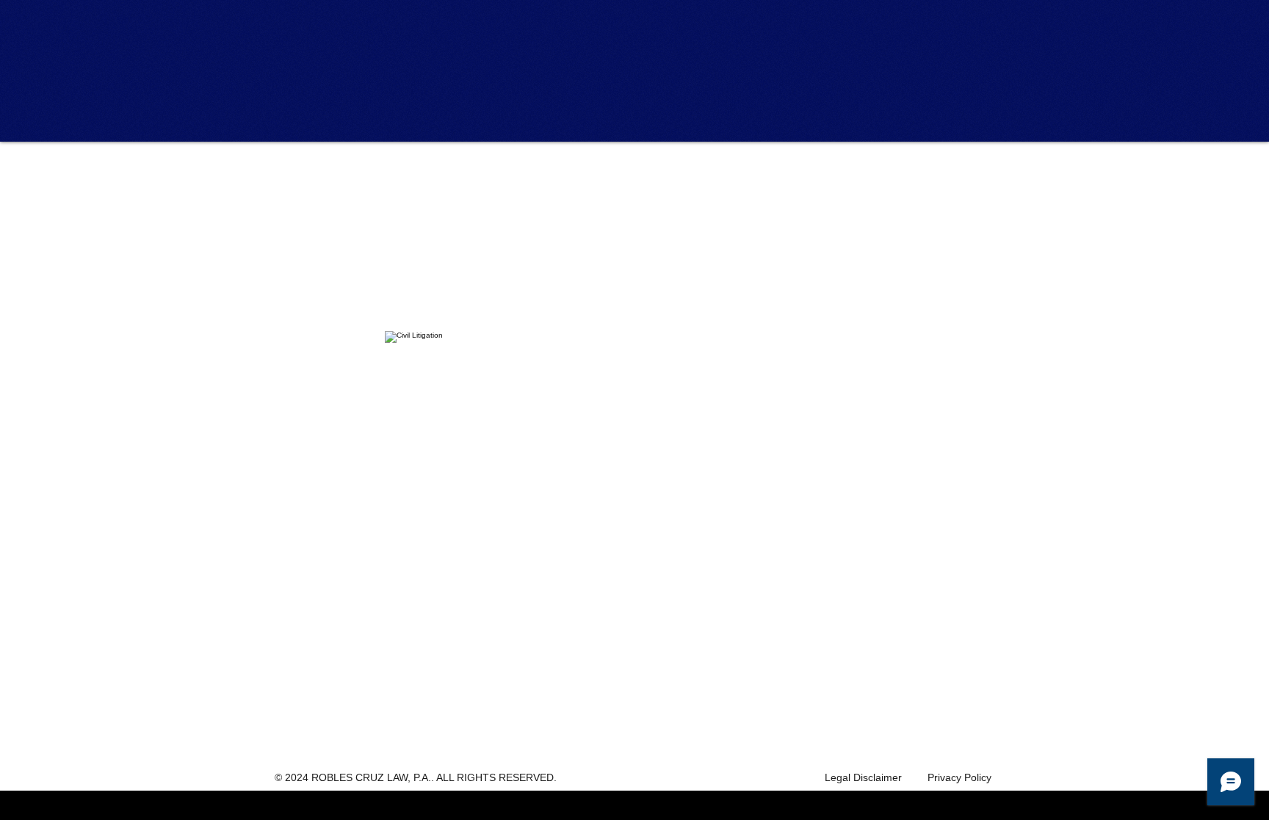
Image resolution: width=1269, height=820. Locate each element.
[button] (434, 178)
